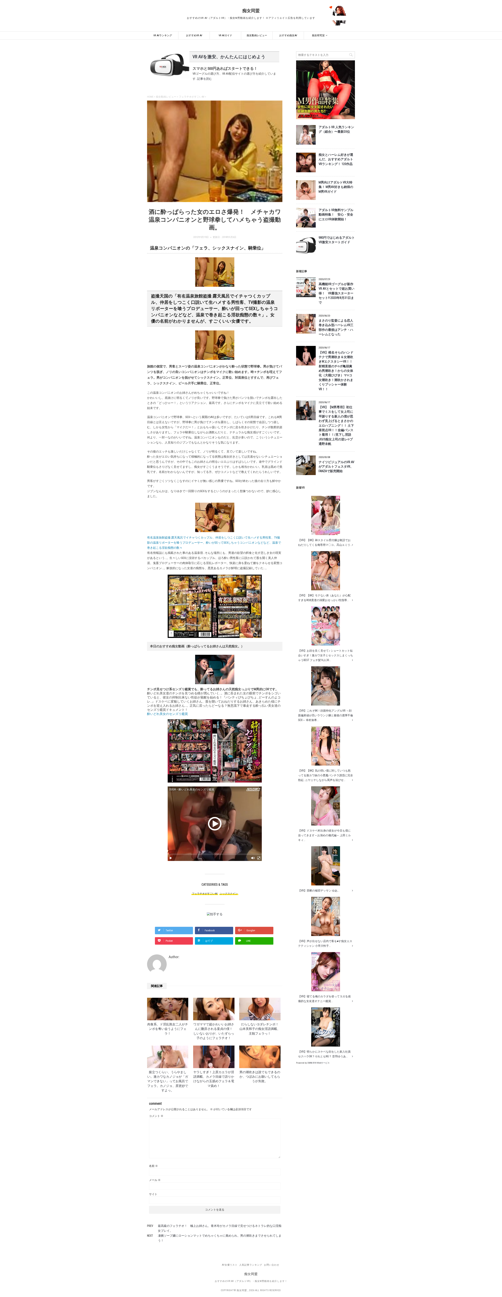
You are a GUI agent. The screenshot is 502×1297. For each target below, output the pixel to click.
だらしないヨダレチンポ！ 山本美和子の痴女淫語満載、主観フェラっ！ (260, 1029)
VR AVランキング (162, 35)
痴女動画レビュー (257, 35)
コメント (156, 1115)
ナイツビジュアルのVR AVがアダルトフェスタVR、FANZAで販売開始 (336, 466)
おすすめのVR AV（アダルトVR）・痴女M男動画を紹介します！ (251, 1281)
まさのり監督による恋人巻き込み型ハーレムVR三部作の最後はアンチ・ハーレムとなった (336, 327)
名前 (153, 1165)
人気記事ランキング (250, 1264)
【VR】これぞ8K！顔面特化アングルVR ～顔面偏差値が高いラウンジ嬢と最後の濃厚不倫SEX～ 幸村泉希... (325, 715)
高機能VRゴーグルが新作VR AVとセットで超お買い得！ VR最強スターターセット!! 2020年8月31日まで (336, 293)
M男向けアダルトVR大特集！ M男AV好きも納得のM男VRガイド (336, 187)
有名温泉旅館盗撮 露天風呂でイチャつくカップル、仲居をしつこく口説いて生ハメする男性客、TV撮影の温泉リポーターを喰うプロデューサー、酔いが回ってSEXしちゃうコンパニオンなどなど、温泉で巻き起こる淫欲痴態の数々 (214, 543)
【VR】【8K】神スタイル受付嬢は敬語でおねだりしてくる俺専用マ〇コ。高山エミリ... (325, 542)
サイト (153, 1194)
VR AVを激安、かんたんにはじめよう (229, 56)
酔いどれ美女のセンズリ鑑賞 (167, 714)
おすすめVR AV (194, 35)
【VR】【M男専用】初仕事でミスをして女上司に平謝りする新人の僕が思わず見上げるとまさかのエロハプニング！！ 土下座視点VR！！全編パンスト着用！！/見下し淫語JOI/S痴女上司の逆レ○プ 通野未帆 (336, 425)
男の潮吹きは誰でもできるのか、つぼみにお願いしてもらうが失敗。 (259, 1076)
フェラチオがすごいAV (204, 893)
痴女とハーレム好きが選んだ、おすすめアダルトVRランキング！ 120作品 (336, 159)
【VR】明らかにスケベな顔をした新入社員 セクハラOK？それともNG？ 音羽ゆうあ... (324, 1054)
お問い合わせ (271, 1264)
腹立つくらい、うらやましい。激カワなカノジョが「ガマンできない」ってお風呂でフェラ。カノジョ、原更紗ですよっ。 (167, 1081)
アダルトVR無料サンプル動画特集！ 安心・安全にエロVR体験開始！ (336, 214)
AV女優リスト (229, 1264)
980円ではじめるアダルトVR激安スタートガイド (337, 240)
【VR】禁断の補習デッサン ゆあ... (318, 890)
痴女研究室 (318, 35)
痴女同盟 (251, 10)
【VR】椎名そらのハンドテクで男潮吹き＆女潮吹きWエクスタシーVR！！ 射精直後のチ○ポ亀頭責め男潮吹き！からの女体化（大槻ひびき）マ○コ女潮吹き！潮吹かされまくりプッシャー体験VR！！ (336, 371)
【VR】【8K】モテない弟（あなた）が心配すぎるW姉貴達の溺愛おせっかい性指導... (324, 598)
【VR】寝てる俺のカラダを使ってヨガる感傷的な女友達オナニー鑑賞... (324, 999)
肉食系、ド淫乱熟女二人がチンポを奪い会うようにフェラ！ (167, 1029)
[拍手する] (215, 914)
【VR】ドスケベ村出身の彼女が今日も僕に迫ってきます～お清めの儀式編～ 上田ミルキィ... (324, 835)
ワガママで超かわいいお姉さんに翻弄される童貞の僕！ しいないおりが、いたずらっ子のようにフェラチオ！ (214, 1031)
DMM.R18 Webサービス (318, 1063)
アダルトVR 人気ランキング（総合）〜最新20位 (336, 129)
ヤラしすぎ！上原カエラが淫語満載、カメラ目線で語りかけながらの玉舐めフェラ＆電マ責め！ (213, 1079)
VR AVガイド (225, 35)
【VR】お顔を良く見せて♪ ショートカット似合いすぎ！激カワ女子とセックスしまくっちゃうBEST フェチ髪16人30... (325, 655)
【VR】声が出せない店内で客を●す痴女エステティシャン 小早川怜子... (325, 943)
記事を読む (204, 79)
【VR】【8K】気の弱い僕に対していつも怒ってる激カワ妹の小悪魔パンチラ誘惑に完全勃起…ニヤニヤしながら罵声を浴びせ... (325, 775)
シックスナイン (229, 893)
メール (155, 1180)
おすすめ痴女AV (288, 35)
